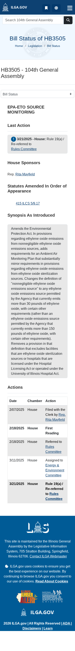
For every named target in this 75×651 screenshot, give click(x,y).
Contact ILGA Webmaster (48, 556)
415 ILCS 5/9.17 (28, 203)
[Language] (56, 8)
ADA (67, 623)
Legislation (35, 45)
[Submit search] (68, 20)
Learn (48, 628)
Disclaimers (31, 628)
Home (19, 45)
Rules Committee (24, 149)
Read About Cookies (51, 581)
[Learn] (46, 8)
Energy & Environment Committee (54, 470)
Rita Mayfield (25, 174)
